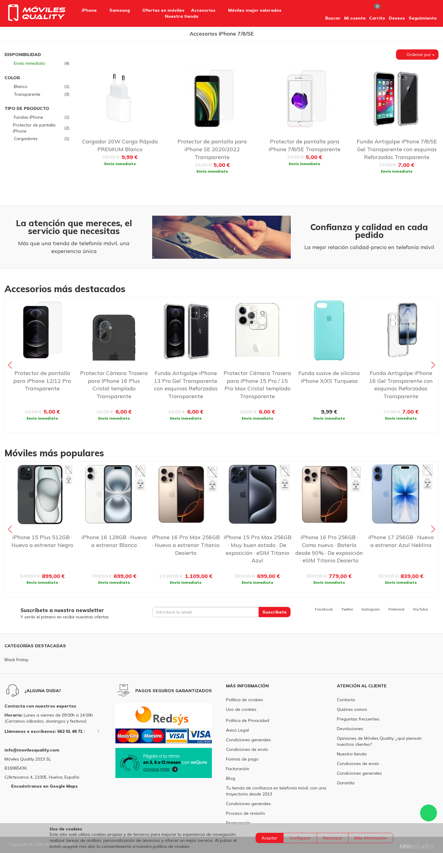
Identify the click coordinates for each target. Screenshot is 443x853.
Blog (230, 778)
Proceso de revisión (245, 813)
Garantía (345, 783)
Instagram (371, 609)
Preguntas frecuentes (358, 719)
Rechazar (332, 838)
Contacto (346, 699)
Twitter (347, 609)
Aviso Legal (237, 730)
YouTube (420, 609)
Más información (370, 838)
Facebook (324, 609)
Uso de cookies (241, 709)
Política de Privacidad (247, 720)
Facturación (237, 768)
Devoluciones (350, 728)
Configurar (300, 838)
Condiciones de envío (247, 749)
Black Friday (16, 659)
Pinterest (396, 609)
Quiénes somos (352, 709)
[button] (333, 13)
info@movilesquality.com (32, 750)
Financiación (238, 823)
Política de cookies (244, 699)
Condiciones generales (248, 739)
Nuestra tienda (351, 754)
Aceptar (269, 838)
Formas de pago (242, 759)
